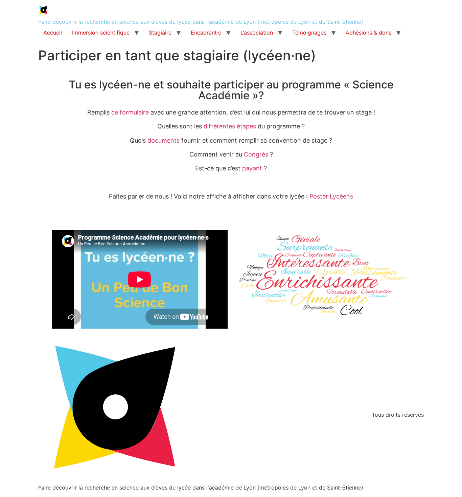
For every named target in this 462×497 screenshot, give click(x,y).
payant (252, 168)
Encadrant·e (206, 32)
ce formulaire (130, 112)
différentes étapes (230, 126)
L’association (256, 32)
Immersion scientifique (101, 32)
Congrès (256, 154)
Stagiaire (160, 32)
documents (163, 140)
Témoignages (309, 32)
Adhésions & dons (368, 32)
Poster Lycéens (331, 196)
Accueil (52, 32)
